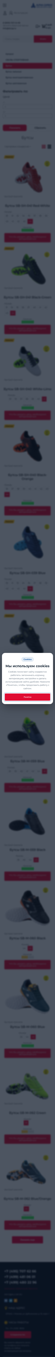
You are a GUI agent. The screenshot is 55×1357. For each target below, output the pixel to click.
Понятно (27, 697)
